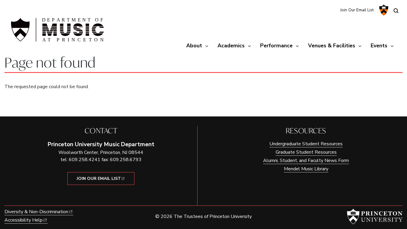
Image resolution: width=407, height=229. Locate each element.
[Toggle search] (396, 10)
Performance (276, 45)
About (194, 45)
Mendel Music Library (306, 169)
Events (379, 45)
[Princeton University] (383, 10)
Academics (231, 45)
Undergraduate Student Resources (306, 144)
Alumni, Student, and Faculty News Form (306, 160)
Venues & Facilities (331, 45)
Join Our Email (99, 178)
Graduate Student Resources (306, 152)
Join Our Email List (357, 10)
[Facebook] (331, 10)
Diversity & (36, 211)
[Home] (56, 32)
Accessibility (23, 220)
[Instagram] (321, 10)
